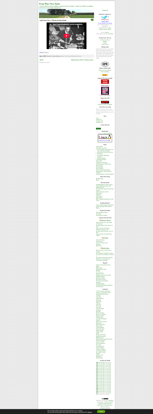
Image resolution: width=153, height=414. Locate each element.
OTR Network (99, 196)
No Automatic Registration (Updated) (103, 155)
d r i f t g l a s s (99, 272)
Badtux (97, 266)
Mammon (98, 320)
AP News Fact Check (105, 40)
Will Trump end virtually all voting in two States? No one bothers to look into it (105, 254)
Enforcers (98, 302)
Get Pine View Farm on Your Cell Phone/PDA (105, 153)
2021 (97, 369)
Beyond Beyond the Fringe (102, 294)
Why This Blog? (99, 168)
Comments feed (99, 121)
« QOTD (41, 60)
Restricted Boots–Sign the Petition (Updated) (103, 171)
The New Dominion (100, 343)
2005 (97, 393)
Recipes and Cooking (101, 334)
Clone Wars (98, 297)
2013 (97, 381)
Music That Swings (100, 324)
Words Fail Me (99, 358)
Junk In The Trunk (100, 240)
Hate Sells (98, 311)
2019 (97, 372)
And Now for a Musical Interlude (52, 20)
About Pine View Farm (101, 148)
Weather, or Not (99, 355)
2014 (97, 380)
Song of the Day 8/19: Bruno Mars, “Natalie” (104, 234)
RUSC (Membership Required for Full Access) (104, 199)
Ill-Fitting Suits (99, 317)
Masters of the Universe (101, 321)
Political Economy (100, 329)
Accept (101, 411)
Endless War (99, 301)
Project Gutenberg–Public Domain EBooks (104, 207)
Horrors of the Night (100, 314)
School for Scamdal (100, 340)
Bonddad (98, 270)
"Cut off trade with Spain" (102, 260)
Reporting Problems (101, 159)
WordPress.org (99, 122)
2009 (97, 387)
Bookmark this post (77, 56)
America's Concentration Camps (103, 292)
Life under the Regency (101, 318)
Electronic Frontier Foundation (105, 104)
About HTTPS (99, 146)
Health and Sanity (100, 313)
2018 (97, 374)
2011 (97, 384)
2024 (97, 365)
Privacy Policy (99, 165)
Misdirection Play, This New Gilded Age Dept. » (82, 60)
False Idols (98, 304)
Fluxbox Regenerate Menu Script (103, 164)
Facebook (111, 34)
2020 (97, 371)
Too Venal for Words (100, 352)
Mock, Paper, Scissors (101, 279)
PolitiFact (105, 41)
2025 (97, 364)
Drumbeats (98, 300)
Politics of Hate (99, 331)
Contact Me (105, 10)
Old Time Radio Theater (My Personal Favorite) (104, 189)
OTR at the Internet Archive (102, 192)
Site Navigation (99, 167)
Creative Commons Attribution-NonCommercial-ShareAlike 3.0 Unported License (105, 403)
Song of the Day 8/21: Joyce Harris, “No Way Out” (104, 223)
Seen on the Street (100, 342)
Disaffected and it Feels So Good (103, 275)
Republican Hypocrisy (101, 336)
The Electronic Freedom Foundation (104, 285)
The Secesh (98, 345)
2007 (97, 390)
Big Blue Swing (99, 178)
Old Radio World (100, 187)
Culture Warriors (100, 298)
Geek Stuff (98, 307)
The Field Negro (100, 286)
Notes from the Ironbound (102, 281)
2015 (97, 378)
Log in (97, 118)
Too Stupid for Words (101, 350)
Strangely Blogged (100, 283)
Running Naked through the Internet (104, 339)
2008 (97, 388)
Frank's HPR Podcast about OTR (103, 186)
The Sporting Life (100, 346)
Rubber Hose (105, 248)
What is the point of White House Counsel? (103, 250)
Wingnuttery (99, 356)
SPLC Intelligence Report (102, 212)
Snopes (105, 43)
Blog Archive (99, 161)
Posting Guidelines (101, 158)
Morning (98, 244)
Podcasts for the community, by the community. (105, 70)
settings (90, 412)
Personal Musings (100, 327)
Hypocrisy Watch (100, 316)
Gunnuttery (98, 310)
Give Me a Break (100, 308)
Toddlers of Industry (100, 349)
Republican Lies (99, 337)
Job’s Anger (107, 95)
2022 (97, 368)
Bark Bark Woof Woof (101, 269)
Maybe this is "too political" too (103, 259)
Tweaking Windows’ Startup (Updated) (105, 174)
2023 (97, 367)
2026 (97, 362)
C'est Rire (98, 295)
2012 (97, 383)
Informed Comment (100, 278)
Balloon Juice (99, 268)
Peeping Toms (99, 326)
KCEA (97, 180)
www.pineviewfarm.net (105, 408)
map (110, 27)
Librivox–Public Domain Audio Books (105, 205)
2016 (97, 377)
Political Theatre (100, 330)
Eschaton (105, 238)
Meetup (107, 32)
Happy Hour (99, 245)
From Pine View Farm (49, 3)
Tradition (98, 353)
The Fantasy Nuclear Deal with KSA (104, 257)
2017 (97, 375)
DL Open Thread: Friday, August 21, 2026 (104, 226)
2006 (97, 391)
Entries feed (98, 119)
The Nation (98, 214)
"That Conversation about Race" (103, 291)
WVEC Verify (105, 44)
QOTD (97, 333)
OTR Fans (98, 194)
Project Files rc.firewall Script (103, 170)
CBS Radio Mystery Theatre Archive (104, 184)
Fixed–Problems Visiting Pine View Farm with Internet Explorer (105, 150)
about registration (108, 133)
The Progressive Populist (101, 215)
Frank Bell (110, 400)
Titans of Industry (100, 347)
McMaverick (99, 323)
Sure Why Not (99, 241)
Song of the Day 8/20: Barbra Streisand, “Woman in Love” (102, 228)
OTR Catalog (99, 193)
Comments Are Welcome (101, 162)
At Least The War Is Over (102, 243)
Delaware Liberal (105, 220)
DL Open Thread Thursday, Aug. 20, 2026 (104, 231)
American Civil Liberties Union (103, 265)
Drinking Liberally (100, 276)
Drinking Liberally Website (105, 29)
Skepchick (98, 282)
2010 (97, 385)
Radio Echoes (99, 197)
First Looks (98, 305)
